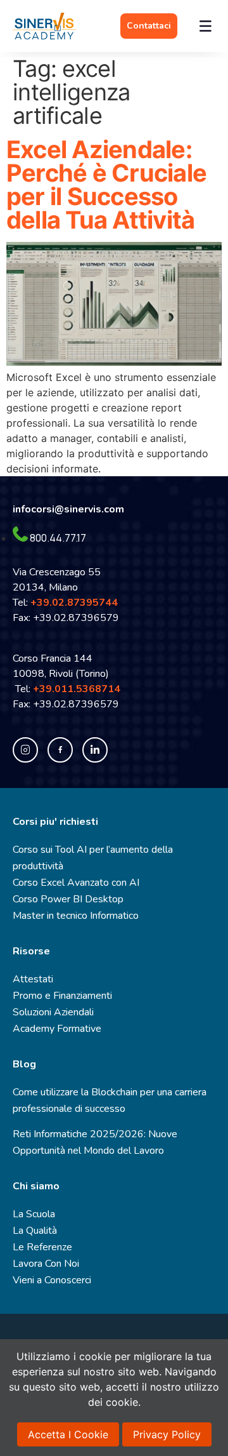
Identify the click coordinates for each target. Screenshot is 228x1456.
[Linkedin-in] (95, 750)
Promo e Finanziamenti (62, 996)
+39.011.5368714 (79, 689)
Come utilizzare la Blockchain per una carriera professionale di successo (109, 1100)
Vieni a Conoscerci (52, 1280)
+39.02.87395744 (74, 603)
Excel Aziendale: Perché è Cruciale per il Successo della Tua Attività (106, 184)
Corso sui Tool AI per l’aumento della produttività (93, 858)
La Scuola (34, 1214)
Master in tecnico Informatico (76, 916)
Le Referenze (42, 1247)
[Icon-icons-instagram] (25, 750)
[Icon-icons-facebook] (60, 750)
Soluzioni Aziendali (53, 1012)
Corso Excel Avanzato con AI (76, 883)
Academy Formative (57, 1029)
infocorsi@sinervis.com (68, 509)
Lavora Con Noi (46, 1264)
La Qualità (35, 1231)
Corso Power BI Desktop (68, 899)
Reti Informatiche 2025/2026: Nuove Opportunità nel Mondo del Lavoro (95, 1142)
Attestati (33, 979)
